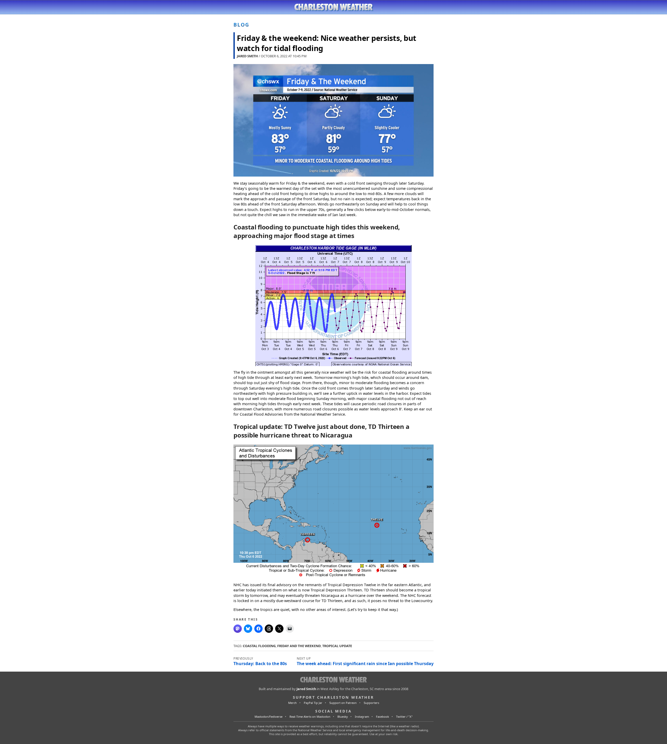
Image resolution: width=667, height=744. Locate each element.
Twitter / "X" (404, 716)
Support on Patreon (343, 703)
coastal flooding (259, 645)
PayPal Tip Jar (313, 703)
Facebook (382, 716)
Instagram (362, 716)
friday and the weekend (299, 645)
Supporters (371, 703)
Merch (292, 703)
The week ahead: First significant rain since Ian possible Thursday (365, 663)
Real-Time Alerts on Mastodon (309, 716)
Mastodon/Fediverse (268, 716)
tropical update (337, 645)
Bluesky (342, 716)
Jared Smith (247, 56)
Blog (241, 24)
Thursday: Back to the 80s (260, 663)
